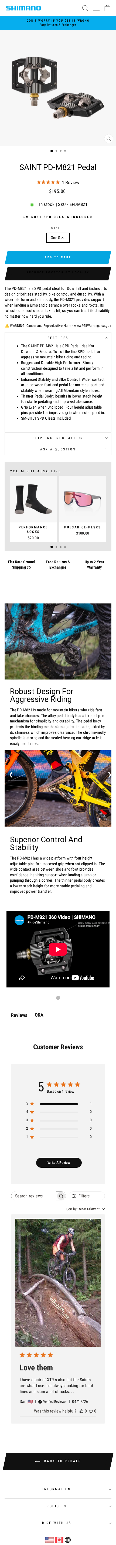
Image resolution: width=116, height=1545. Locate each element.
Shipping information (58, 438)
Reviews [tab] (19, 1015)
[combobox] (85, 1209)
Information (56, 1489)
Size (58, 228)
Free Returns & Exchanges (58, 564)
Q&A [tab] (39, 1015)
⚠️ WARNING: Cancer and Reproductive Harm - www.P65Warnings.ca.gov (58, 326)
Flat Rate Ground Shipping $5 (21, 564)
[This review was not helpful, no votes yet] (91, 1411)
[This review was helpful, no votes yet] (81, 1411)
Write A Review (58, 1162)
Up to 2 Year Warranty (94, 564)
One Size (58, 237)
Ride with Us (56, 1523)
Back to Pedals (61, 1461)
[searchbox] (33, 1195)
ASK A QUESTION (58, 449)
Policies (56, 1506)
